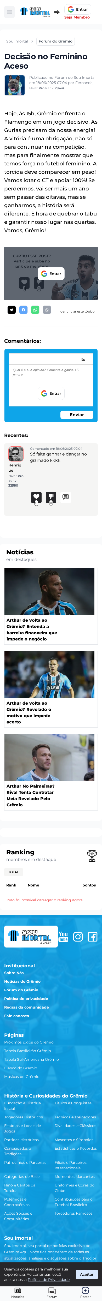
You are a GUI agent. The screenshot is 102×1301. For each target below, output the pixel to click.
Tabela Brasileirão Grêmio (27, 1050)
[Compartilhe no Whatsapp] (35, 309)
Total (13, 872)
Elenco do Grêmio (20, 1068)
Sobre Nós (14, 972)
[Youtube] (63, 937)
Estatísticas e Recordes (76, 1148)
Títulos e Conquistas (73, 1103)
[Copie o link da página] (47, 309)
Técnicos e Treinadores (75, 1117)
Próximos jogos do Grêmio (29, 1042)
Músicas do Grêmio (21, 1076)
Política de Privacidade (49, 1279)
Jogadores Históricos (23, 1117)
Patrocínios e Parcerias (25, 1162)
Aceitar (87, 1274)
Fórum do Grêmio (21, 990)
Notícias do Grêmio (22, 981)
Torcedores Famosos (74, 1213)
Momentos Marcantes (75, 1176)
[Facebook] (92, 937)
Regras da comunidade (26, 1007)
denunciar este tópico (77, 311)
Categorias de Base (21, 1176)
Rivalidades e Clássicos (75, 1125)
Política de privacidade (26, 998)
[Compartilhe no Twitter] (11, 309)
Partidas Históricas (21, 1139)
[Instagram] (78, 937)
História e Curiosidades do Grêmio (46, 1096)
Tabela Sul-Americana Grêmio (31, 1059)
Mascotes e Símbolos (74, 1139)
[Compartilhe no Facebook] (23, 309)
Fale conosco (16, 1016)
